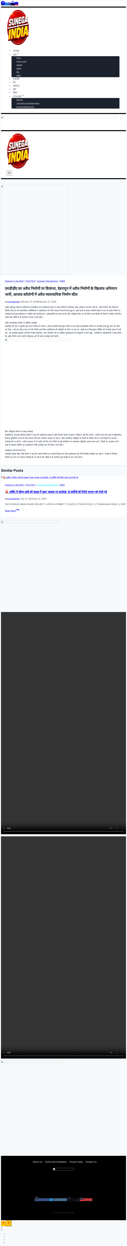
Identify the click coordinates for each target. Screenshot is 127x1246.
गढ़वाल (62, 281)
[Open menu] (9, 173)
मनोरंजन (16, 85)
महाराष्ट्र (18, 68)
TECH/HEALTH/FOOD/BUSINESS (28, 103)
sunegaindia (13, 301)
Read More (12, 511)
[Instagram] (9, 4)
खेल (14, 89)
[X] (6, 4)
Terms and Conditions (56, 1162)
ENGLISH (19, 100)
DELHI (18, 58)
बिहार (17, 72)
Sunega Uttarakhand (47, 281)
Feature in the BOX (14, 281)
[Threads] (13, 4)
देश (14, 82)
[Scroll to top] (3, 1223)
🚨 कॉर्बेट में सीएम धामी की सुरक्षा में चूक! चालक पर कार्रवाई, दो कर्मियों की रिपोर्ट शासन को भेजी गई (56, 492)
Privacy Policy (76, 1162)
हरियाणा (18, 75)
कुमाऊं (62, 485)
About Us (37, 1162)
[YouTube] (16, 4)
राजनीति (16, 79)
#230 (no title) (21, 61)
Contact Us (91, 1162)
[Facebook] (3, 4)
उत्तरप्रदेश (19, 65)
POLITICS (30, 281)
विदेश (15, 92)
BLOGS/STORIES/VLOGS (25, 107)
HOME (16, 50)
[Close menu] (1, 1229)
